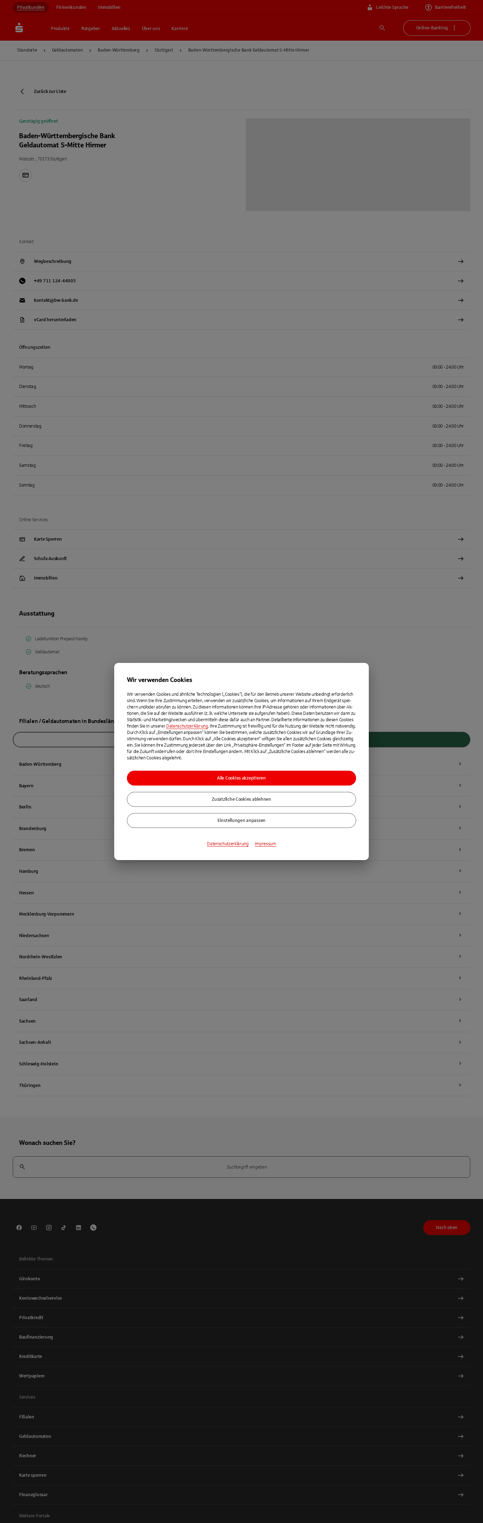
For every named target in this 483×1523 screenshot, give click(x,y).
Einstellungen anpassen (241, 820)
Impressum (265, 843)
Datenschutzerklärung (187, 726)
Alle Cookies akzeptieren (241, 778)
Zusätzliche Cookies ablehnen (241, 799)
